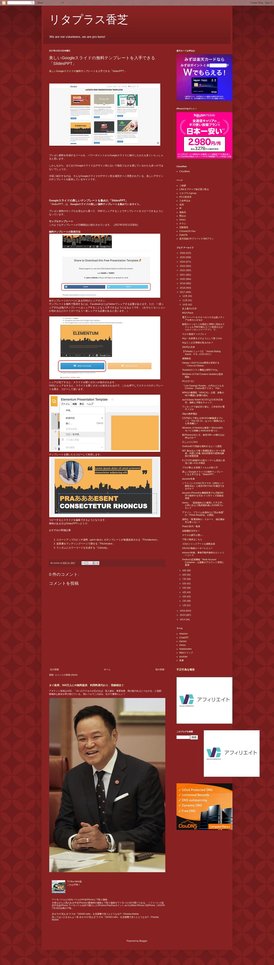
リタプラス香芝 (88, 19)
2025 (183, 257)
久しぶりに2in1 (190, 442)
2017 (183, 292)
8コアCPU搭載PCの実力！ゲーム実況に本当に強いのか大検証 (203, 461)
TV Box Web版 (74, 881)
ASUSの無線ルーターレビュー (197, 548)
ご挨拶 (182, 185)
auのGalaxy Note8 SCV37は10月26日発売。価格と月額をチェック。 (202, 401)
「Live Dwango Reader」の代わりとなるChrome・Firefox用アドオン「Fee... (203, 387)
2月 (184, 601)
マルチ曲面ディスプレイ (194, 334)
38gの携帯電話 (189, 414)
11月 (185, 300)
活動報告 (183, 227)
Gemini (183, 641)
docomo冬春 (188, 479)
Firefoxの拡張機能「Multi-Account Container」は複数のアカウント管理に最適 (203, 562)
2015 (183, 615)
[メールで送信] (83, 563)
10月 (185, 304)
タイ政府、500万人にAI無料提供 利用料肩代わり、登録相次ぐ (86, 685)
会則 (181, 204)
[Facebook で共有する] (94, 563)
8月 (184, 575)
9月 (184, 570)
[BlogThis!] (87, 563)
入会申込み (184, 200)
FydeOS (183, 235)
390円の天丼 (188, 347)
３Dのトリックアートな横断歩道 (198, 544)
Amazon (183, 633)
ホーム (107, 669)
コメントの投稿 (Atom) (66, 675)
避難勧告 (186, 358)
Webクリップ (186, 652)
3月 (184, 596)
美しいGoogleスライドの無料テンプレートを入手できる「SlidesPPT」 (87, 71)
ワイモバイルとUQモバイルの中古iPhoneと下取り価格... (80, 899)
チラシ (182, 223)
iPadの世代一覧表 (191, 526)
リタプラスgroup (187, 193)
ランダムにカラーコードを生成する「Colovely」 (82, 547)
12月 (185, 296)
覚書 (181, 660)
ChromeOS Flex (187, 231)
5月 (184, 588)
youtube (183, 656)
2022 (183, 270)
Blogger (143, 941)
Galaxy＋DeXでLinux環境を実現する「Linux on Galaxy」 (200, 364)
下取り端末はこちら (192, 539)
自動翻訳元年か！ (191, 531)
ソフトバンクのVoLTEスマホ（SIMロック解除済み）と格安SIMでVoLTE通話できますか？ (203, 486)
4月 (184, 592)
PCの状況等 (185, 197)
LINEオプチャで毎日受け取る (194, 189)
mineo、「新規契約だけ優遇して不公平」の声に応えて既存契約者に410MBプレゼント (203, 505)
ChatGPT (184, 637)
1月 (184, 605)
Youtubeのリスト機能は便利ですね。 (201, 370)
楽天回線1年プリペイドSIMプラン (196, 238)
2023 (183, 266)
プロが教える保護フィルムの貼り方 (200, 467)
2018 (183, 288)
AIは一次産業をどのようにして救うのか (202, 338)
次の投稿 (54, 669)
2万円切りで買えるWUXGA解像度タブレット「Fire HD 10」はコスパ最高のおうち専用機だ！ (203, 421)
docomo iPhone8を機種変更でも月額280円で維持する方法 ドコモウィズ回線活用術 (202, 496)
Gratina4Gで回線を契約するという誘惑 (202, 446)
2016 (183, 610)
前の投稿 (159, 669)
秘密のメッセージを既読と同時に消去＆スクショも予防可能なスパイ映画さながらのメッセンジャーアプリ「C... (203, 327)
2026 (183, 253)
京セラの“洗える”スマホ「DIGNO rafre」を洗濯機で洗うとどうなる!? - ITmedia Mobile (95, 914)
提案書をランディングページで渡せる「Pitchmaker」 (85, 543)
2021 (183, 275)
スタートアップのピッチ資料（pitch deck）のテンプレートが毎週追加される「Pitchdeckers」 (107, 539)
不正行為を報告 (186, 669)
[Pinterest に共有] (97, 563)
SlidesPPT (57, 204)
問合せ (182, 216)
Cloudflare (184, 171)
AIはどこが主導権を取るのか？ (197, 342)
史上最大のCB (189, 308)
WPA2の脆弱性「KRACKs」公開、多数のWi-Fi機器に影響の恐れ (203, 394)
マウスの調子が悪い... (193, 535)
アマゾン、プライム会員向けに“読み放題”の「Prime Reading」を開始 (203, 513)
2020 (183, 279)
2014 (183, 619)
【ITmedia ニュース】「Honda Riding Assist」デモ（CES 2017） (201, 352)
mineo (182, 219)
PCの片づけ (188, 381)
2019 (183, 283)
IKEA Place (187, 313)
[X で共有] (90, 563)
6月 (184, 583)
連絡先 (182, 212)
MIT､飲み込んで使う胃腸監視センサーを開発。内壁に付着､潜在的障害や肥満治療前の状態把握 (203, 453)
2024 (183, 261)
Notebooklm (185, 649)
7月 (184, 579)
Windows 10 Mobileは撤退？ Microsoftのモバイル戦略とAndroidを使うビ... (202, 429)
